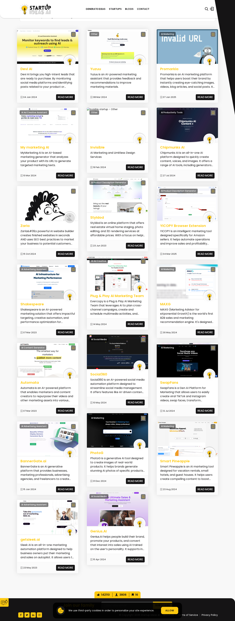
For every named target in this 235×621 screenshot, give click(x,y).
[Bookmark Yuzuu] (143, 34)
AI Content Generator (33, 347)
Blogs (129, 9)
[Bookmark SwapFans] (213, 347)
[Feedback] (4, 602)
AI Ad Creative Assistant (34, 112)
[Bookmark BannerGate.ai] (73, 426)
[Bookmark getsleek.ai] (73, 504)
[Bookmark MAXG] (213, 269)
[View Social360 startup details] (117, 351)
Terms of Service (188, 615)
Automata (29, 382)
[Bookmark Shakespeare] (73, 269)
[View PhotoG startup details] (117, 430)
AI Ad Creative (98, 260)
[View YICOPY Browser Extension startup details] (187, 203)
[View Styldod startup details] (117, 195)
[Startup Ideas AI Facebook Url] (20, 615)
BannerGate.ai (33, 461)
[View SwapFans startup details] (187, 360)
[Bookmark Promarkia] (213, 34)
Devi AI (26, 69)
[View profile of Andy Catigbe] (70, 218)
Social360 (98, 374)
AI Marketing (97, 417)
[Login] (212, 9)
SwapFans (169, 382)
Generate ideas (95, 9)
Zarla (25, 225)
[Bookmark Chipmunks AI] (213, 112)
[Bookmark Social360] (143, 339)
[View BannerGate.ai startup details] (47, 438)
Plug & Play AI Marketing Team (117, 295)
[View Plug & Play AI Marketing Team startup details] (117, 273)
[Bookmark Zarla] (73, 191)
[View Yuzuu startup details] (117, 46)
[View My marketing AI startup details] (47, 124)
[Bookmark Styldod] (143, 182)
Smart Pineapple (175, 461)
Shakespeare (32, 304)
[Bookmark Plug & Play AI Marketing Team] (143, 261)
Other (94, 34)
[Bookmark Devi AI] (73, 34)
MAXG (165, 304)
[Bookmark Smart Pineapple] (213, 426)
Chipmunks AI (172, 147)
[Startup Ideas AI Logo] (228, 601)
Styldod (97, 217)
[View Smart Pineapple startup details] (187, 438)
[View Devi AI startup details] (47, 46)
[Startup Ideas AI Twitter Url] (27, 615)
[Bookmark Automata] (73, 347)
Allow (169, 610)
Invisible (97, 147)
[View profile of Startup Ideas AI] (70, 61)
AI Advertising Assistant (34, 269)
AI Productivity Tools (172, 112)
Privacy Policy (210, 615)
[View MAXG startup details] (187, 281)
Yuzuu (95, 69)
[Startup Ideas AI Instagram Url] (39, 615)
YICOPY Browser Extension (183, 225)
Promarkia (169, 69)
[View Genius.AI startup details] (117, 508)
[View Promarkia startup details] (187, 46)
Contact (143, 9)
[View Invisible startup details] (102, 109)
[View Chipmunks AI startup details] (187, 124)
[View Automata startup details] (47, 360)
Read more (65, 97)
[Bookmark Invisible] (143, 112)
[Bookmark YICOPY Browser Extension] (213, 191)
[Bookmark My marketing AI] (73, 112)
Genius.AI (98, 531)
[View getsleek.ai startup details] (47, 517)
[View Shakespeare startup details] (47, 281)
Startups (115, 9)
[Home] (35, 9)
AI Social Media (99, 339)
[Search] (206, 9)
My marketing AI (34, 147)
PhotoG (96, 452)
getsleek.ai (30, 539)
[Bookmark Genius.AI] (143, 496)
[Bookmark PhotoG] (143, 418)
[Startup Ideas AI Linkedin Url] (33, 615)
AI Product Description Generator (108, 182)
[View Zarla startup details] (47, 203)
